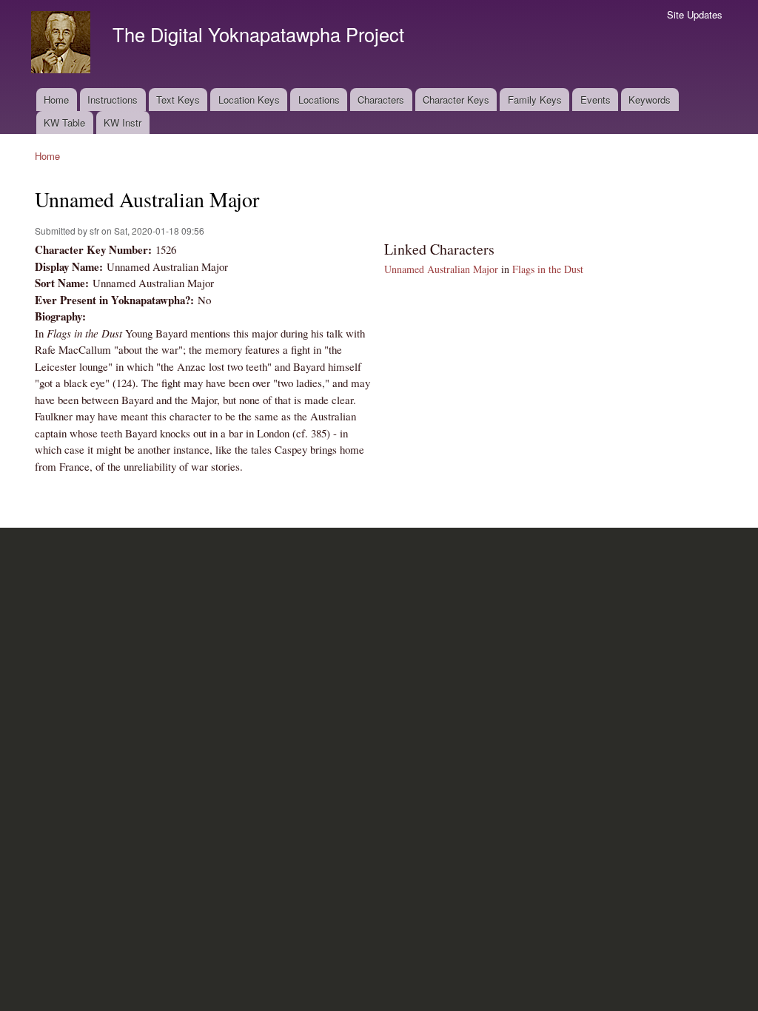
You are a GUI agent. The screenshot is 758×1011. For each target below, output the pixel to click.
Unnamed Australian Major (441, 269)
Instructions (112, 100)
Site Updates (694, 14)
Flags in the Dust (547, 269)
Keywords (649, 100)
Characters (381, 100)
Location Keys (249, 100)
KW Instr (122, 122)
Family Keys (535, 100)
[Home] (62, 44)
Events (595, 100)
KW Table (64, 122)
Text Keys (178, 100)
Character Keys (456, 100)
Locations (319, 100)
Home (56, 100)
